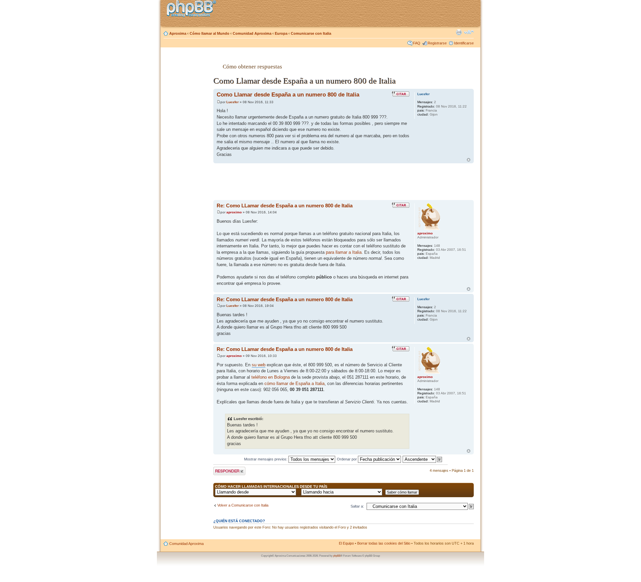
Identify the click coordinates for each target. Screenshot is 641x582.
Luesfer (232, 102)
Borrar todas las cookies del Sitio (383, 543)
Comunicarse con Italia (311, 33)
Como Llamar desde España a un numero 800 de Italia (288, 94)
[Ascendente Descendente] (423, 459)
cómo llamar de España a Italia (294, 383)
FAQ (416, 43)
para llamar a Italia (344, 252)
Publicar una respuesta (223, 471)
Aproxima (177, 33)
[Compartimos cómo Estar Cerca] (193, 9)
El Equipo (346, 543)
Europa (281, 33)
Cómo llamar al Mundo (209, 33)
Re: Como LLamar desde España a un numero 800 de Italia (285, 205)
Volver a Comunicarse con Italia (242, 505)
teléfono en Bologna (270, 377)
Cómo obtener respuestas (252, 66)
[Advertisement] (187, 158)
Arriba (468, 160)
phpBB (337, 555)
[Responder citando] (401, 93)
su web (258, 364)
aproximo (234, 212)
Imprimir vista (458, 32)
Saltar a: (357, 506)
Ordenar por (347, 459)
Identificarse (464, 43)
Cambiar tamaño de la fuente (469, 32)
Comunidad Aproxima (252, 33)
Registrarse (437, 43)
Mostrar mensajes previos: (266, 459)
